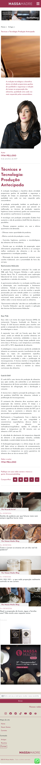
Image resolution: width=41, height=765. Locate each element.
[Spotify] (30, 713)
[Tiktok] (20, 713)
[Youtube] (25, 713)
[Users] (35, 713)
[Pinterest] (15, 713)
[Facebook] (10, 713)
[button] (15, 479)
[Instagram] (5, 713)
